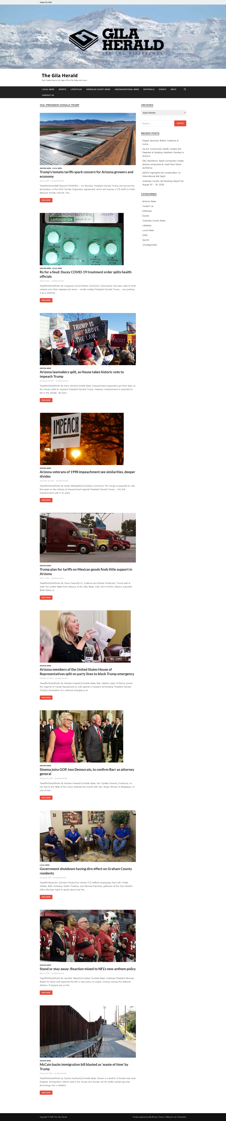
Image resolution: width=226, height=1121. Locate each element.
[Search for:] (163, 123)
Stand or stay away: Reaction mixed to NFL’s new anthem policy (88, 969)
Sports (62, 89)
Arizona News (45, 168)
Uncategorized (149, 245)
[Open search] (185, 89)
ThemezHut (181, 1117)
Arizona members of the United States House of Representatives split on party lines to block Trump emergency (87, 671)
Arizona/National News (127, 89)
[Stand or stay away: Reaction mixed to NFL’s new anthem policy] (88, 936)
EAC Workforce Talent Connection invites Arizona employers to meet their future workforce (162, 164)
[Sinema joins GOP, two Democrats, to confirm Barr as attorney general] (88, 737)
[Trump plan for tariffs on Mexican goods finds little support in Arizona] (88, 538)
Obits (173, 89)
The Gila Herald (60, 75)
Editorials (148, 89)
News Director (59, 181)
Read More (45, 199)
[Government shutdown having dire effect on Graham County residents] (88, 836)
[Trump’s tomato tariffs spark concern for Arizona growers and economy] (88, 139)
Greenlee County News (98, 89)
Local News (48, 89)
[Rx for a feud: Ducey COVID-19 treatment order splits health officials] (88, 239)
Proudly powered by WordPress (145, 1117)
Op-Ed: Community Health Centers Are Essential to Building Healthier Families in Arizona (163, 152)
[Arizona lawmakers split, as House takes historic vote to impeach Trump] (88, 339)
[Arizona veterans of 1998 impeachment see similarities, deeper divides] (88, 439)
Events (162, 89)
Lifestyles (76, 89)
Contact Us (48, 95)
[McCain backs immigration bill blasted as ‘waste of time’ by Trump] (88, 1032)
